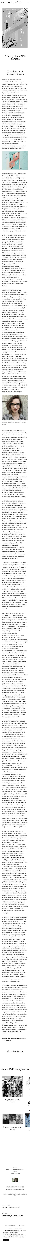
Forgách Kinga (15, 1173)
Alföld (14, 1169)
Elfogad (6, 1240)
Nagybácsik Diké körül (12, 1100)
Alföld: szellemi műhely (10, 1225)
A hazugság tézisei (11, 1194)
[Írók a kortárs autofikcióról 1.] (12, 1118)
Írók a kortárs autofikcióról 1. (12, 1127)
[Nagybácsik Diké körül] (12, 1086)
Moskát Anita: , (12, 1038)
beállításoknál (6, 1237)
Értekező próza (20, 1169)
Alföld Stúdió (22, 1225)
